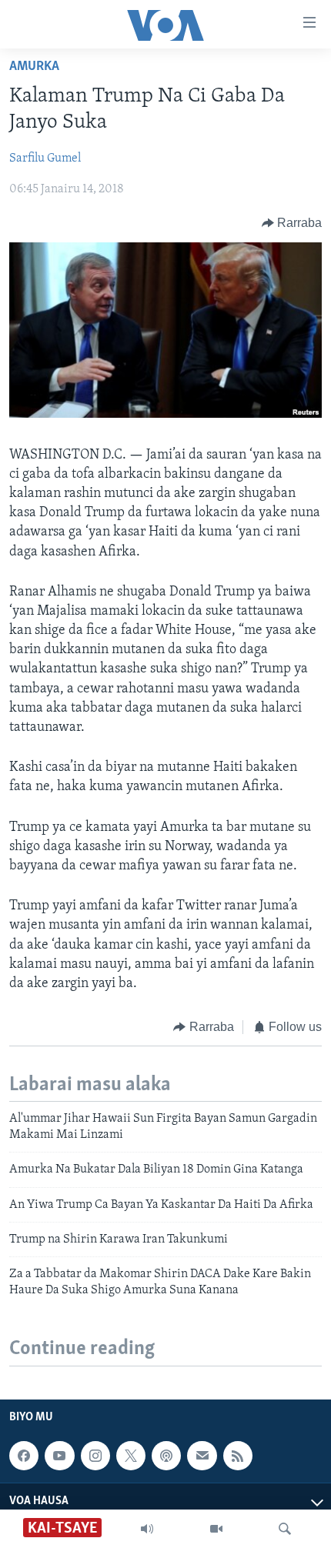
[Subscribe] (201, 1455)
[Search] (285, 1529)
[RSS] (237, 1455)
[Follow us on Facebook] (23, 1455)
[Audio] (147, 1529)
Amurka (34, 67)
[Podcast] (166, 1455)
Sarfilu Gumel (45, 158)
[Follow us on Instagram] (95, 1455)
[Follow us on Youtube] (59, 1455)
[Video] (216, 1529)
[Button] (292, 223)
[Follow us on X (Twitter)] (130, 1455)
